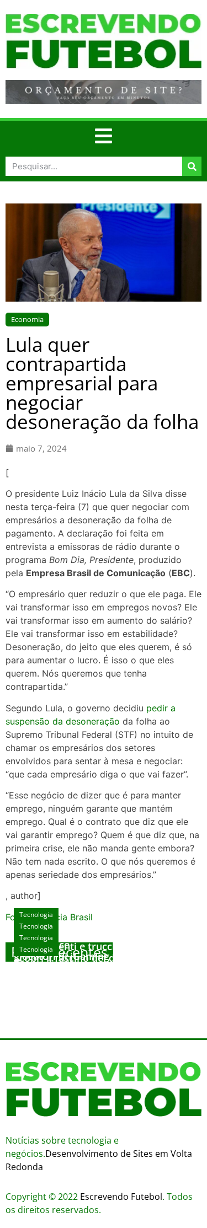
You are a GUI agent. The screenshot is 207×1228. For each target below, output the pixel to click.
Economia (27, 319)
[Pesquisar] (191, 166)
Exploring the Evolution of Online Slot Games (103, 974)
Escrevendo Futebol (121, 1197)
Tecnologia (36, 949)
